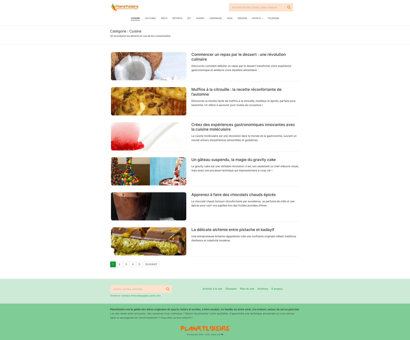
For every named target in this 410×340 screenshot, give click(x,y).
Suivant (151, 264)
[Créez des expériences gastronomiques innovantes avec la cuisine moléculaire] (148, 136)
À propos (277, 288)
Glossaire (231, 288)
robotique (126, 295)
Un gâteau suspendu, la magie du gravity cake (233, 159)
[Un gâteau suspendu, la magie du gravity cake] (148, 171)
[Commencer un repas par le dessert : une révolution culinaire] (148, 66)
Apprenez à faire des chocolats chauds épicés (233, 194)
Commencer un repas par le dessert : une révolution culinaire (238, 56)
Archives (263, 288)
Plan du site (247, 288)
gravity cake (154, 295)
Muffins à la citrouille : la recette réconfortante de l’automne (236, 91)
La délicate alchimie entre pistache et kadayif (232, 229)
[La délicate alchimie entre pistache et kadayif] (148, 241)
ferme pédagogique (139, 295)
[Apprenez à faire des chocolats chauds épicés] (148, 206)
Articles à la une (212, 288)
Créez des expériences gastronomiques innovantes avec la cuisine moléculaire (243, 127)
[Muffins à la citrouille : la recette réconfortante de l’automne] (148, 101)
